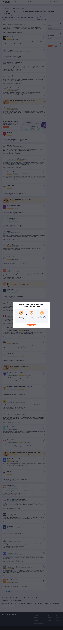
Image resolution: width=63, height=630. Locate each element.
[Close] (49, 303)
